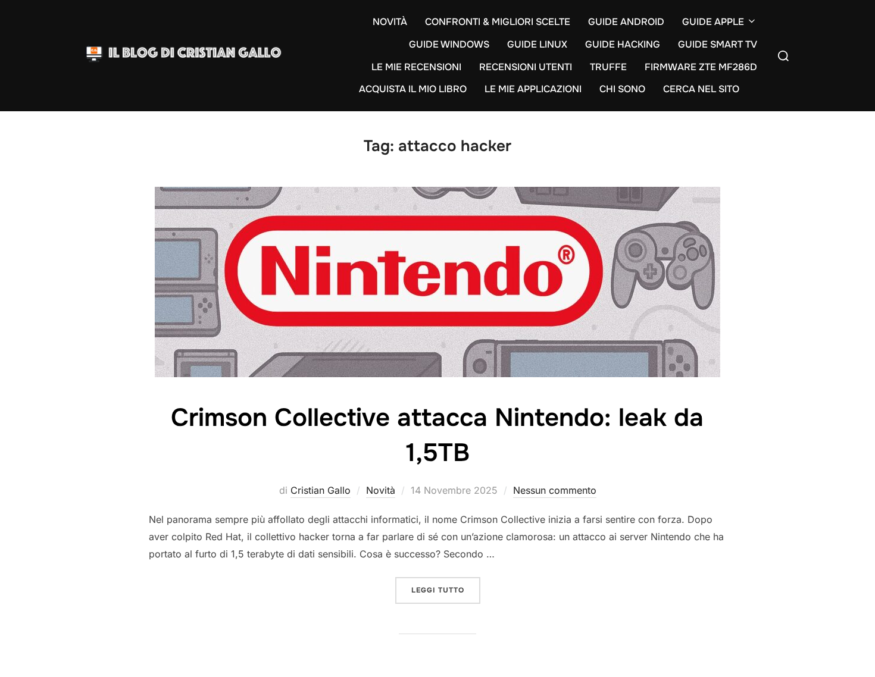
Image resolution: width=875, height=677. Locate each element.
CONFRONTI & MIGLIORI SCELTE (497, 21)
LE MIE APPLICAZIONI (533, 89)
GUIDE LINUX (537, 44)
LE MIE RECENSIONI (416, 67)
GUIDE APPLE (713, 21)
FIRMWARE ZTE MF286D (701, 67)
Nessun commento (554, 490)
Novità (380, 490)
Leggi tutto (445, 590)
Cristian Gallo (320, 490)
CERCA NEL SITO (701, 89)
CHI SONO (622, 89)
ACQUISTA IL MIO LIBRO (413, 89)
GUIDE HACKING (622, 44)
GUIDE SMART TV (717, 44)
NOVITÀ (390, 21)
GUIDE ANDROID (626, 21)
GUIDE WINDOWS (449, 44)
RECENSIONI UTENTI (525, 67)
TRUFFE (608, 67)
